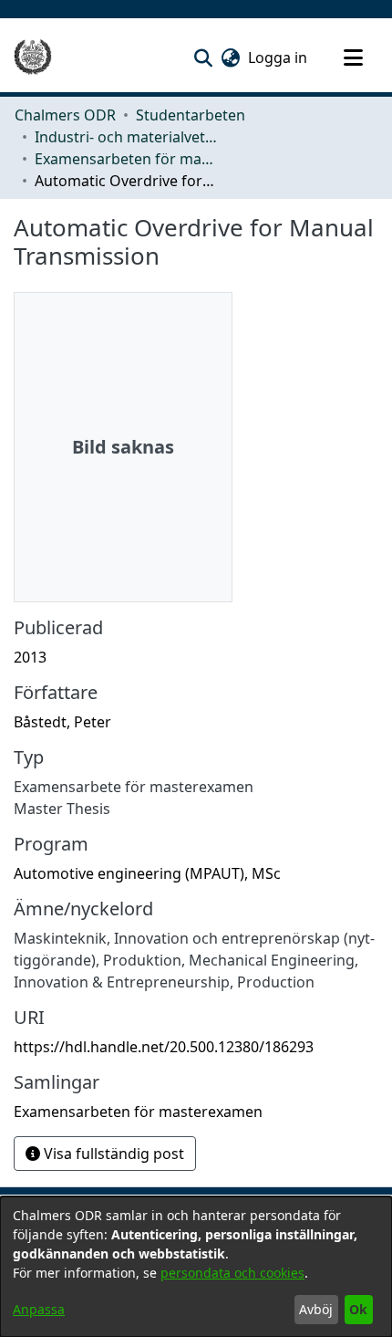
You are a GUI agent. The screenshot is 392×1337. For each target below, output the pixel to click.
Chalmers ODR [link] (65, 115)
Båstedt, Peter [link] (62, 722)
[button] (202, 57)
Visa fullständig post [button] (112, 1154)
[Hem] (33, 57)
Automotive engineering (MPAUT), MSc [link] (147, 873)
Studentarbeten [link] (190, 115)
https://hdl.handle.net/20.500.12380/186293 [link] (164, 1047)
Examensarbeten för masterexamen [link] (126, 159)
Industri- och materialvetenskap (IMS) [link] (126, 137)
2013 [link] (30, 657)
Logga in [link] (278, 57)
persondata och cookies (232, 1272)
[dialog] (196, 1266)
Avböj (316, 1309)
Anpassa (39, 1309)
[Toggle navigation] (352, 57)
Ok (358, 1309)
